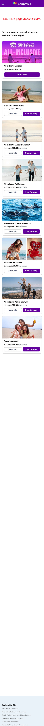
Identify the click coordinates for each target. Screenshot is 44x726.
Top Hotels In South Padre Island (14, 712)
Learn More (22, 74)
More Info (13, 114)
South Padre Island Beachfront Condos (16, 715)
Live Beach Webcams (10, 722)
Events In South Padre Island (12, 718)
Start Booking (31, 114)
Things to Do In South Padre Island (15, 725)
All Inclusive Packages (10, 709)
